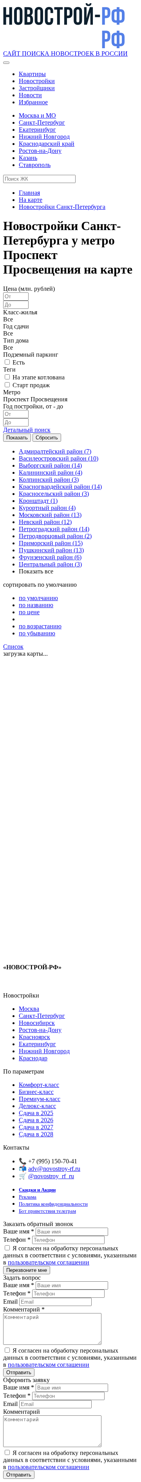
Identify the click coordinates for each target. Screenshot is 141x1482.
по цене (29, 612)
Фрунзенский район (50, 557)
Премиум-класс (39, 1099)
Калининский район (50, 472)
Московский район (50, 515)
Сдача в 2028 (36, 1134)
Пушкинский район (51, 550)
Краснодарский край (46, 143)
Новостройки (37, 81)
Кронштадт (38, 500)
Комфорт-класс (39, 1084)
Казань (28, 157)
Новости (30, 95)
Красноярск (34, 1037)
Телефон (17, 1239)
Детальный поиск (27, 429)
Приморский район (51, 543)
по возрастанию (40, 626)
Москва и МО (37, 115)
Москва (29, 1008)
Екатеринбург (37, 129)
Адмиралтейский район (55, 451)
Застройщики (37, 88)
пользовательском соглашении (48, 1262)
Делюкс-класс (37, 1106)
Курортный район (47, 507)
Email (11, 1301)
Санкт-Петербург (42, 122)
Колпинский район (49, 479)
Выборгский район (50, 465)
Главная (29, 192)
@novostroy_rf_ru (51, 1176)
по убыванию (37, 633)
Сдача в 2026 (36, 1120)
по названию (36, 605)
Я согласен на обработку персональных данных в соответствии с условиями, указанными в (70, 1255)
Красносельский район (54, 493)
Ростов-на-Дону (40, 150)
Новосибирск (37, 1022)
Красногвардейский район (60, 486)
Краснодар (33, 1058)
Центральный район (50, 564)
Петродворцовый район (55, 536)
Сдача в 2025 (36, 1113)
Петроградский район (54, 529)
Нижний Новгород (44, 136)
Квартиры (32, 74)
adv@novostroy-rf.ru (54, 1168)
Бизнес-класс (36, 1091)
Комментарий (24, 1309)
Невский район (45, 522)
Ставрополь (35, 164)
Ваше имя (18, 1231)
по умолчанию (38, 598)
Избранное (33, 102)
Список (13, 646)
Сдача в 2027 (36, 1127)
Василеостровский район (58, 458)
